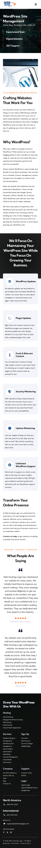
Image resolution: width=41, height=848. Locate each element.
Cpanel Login (25, 785)
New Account (25, 741)
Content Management (10, 757)
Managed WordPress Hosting (13, 720)
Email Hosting (7, 725)
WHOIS (23, 776)
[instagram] (11, 832)
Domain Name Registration (12, 728)
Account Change (27, 744)
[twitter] (7, 832)
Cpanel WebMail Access (29, 788)
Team (5, 778)
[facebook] (4, 832)
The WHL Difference (10, 773)
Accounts (24, 738)
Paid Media (6, 754)
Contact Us (7, 784)
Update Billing (25, 746)
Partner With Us (8, 776)
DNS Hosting (7, 722)
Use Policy (15, 843)
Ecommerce (7, 762)
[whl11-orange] (8, 2)
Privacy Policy (25, 843)
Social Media (7, 760)
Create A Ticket (26, 773)
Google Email (25, 790)
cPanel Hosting (8, 717)
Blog (4, 781)
